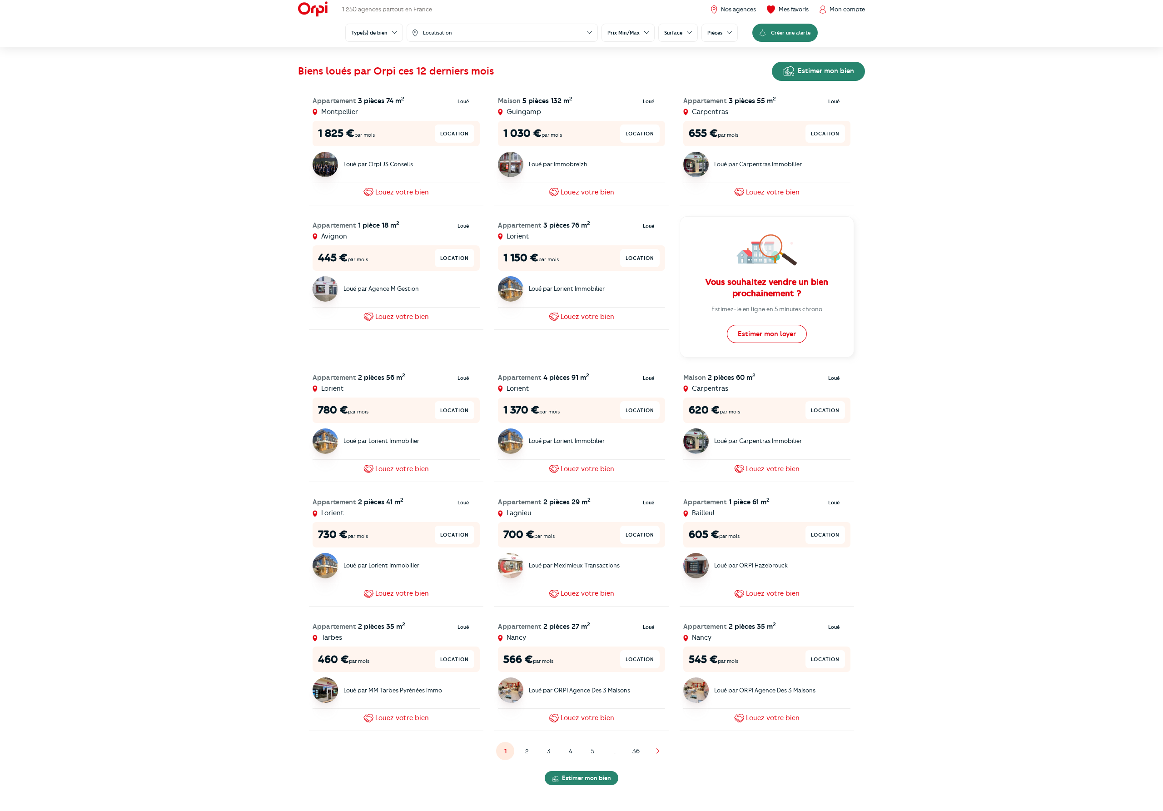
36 (636, 751)
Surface (673, 33)
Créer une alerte (790, 33)
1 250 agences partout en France (387, 9)
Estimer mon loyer (767, 334)
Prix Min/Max (623, 33)
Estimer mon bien (825, 71)
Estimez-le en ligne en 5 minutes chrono (766, 309)
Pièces (714, 33)
